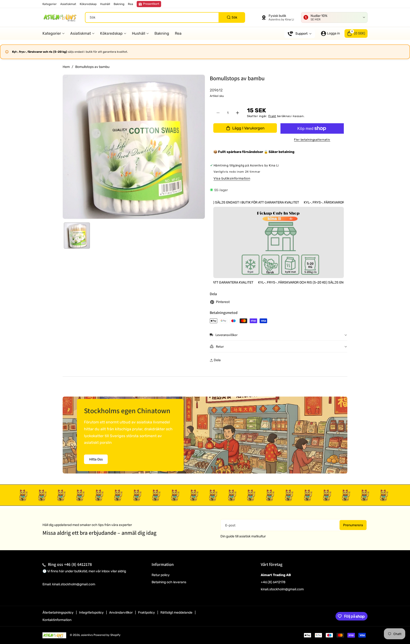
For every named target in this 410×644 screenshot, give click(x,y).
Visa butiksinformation (232, 178)
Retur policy (161, 575)
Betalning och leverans (169, 582)
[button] (356, 33)
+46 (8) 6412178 (78, 564)
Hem (66, 67)
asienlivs (87, 635)
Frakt (272, 116)
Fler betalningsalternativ (312, 139)
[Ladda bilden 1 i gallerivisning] (77, 236)
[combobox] (165, 17)
